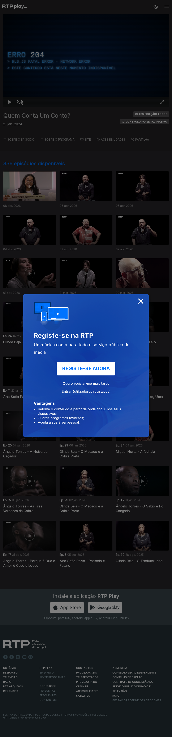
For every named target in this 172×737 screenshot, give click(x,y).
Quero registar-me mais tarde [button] (86, 383)
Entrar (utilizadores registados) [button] (86, 391)
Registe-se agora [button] (86, 368)
